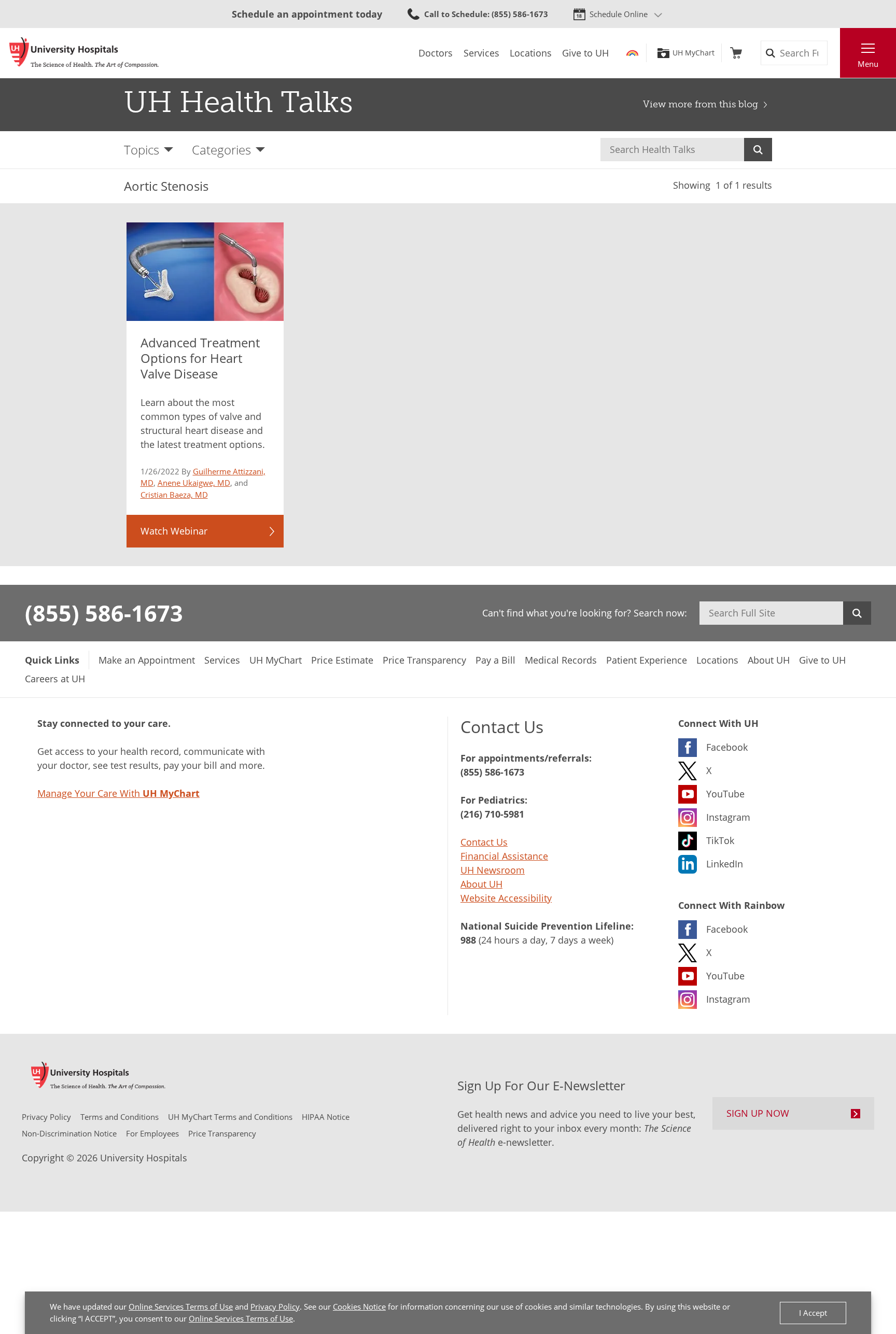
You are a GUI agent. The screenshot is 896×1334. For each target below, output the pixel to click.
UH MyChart (694, 53)
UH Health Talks (238, 102)
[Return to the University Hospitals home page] (84, 52)
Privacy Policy (275, 1306)
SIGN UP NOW (757, 1113)
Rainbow (632, 53)
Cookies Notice (359, 1306)
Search (758, 149)
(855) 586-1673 (104, 613)
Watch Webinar (174, 531)
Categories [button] (221, 150)
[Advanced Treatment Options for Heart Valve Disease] (205, 271)
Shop (736, 53)
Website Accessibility (506, 898)
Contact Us (484, 842)
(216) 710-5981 (492, 814)
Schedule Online (619, 14)
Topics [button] (141, 150)
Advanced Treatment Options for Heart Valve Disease (200, 358)
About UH (481, 884)
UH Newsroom (492, 870)
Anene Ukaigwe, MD (194, 483)
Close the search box (834, 53)
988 (468, 940)
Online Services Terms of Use (181, 1306)
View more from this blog (700, 104)
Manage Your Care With (118, 793)
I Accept (813, 1313)
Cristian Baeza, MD (174, 494)
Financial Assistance (504, 856)
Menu (868, 64)
